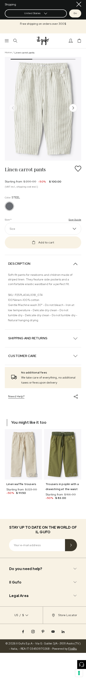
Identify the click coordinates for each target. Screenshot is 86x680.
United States (32, 13)
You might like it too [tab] (28, 422)
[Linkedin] (63, 632)
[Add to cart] (36, 475)
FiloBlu (72, 648)
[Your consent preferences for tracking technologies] (79, 673)
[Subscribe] (71, 545)
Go (75, 13)
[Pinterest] (43, 632)
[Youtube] (53, 632)
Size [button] (12, 229)
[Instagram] (33, 632)
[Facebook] (23, 632)
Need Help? (16, 396)
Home (8, 52)
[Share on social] (76, 397)
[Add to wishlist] (78, 168)
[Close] (79, 4)
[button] (43, 23)
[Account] (71, 41)
